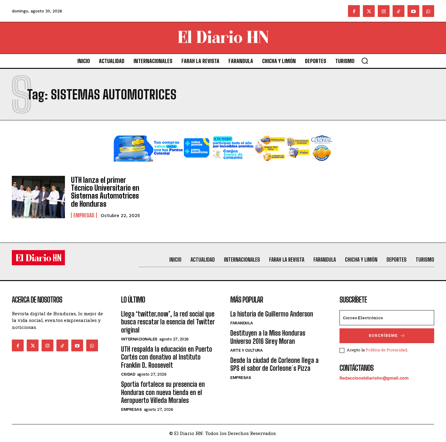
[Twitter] (369, 11)
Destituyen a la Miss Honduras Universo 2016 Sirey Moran (267, 337)
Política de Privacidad (386, 350)
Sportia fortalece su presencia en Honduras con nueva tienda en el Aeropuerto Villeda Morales (163, 392)
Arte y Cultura (246, 350)
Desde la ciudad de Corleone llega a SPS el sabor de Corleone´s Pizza (274, 364)
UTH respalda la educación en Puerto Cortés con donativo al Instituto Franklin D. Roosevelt (166, 357)
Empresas (83, 215)
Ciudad (128, 374)
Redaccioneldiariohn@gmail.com (374, 377)
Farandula (241, 323)
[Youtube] (413, 11)
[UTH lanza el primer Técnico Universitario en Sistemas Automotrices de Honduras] (38, 197)
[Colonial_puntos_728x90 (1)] (223, 166)
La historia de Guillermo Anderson (271, 314)
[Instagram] (384, 11)
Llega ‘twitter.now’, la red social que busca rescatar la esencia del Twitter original (168, 322)
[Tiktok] (398, 11)
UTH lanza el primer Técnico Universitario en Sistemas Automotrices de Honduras (105, 192)
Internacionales (139, 339)
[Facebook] (354, 11)
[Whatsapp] (428, 11)
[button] (364, 60)
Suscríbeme (383, 335)
